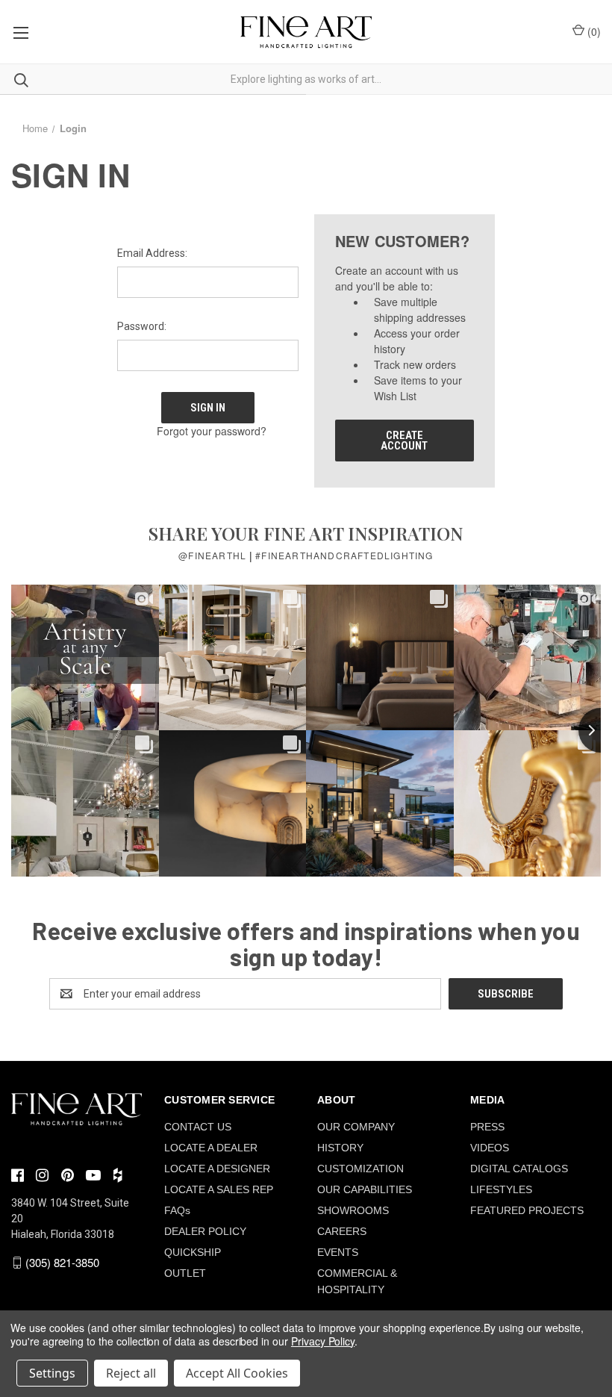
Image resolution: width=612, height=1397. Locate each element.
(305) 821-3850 (62, 1262)
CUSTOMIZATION (360, 1168)
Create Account (404, 440)
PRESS (487, 1127)
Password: (141, 326)
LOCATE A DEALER (210, 1148)
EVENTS (337, 1252)
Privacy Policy (323, 1341)
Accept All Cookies (237, 1373)
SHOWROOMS (353, 1210)
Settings (52, 1373)
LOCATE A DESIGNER (217, 1168)
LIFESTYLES (501, 1189)
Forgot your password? (211, 430)
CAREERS (341, 1231)
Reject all (131, 1373)
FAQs (177, 1210)
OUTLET (185, 1273)
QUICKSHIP (192, 1252)
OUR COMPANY (356, 1127)
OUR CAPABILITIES (364, 1189)
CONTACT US (197, 1127)
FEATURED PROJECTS (527, 1210)
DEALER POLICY (205, 1231)
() (592, 31)
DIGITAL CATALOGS (519, 1168)
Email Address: (152, 253)
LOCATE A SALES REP (218, 1189)
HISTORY (340, 1148)
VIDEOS (489, 1148)
